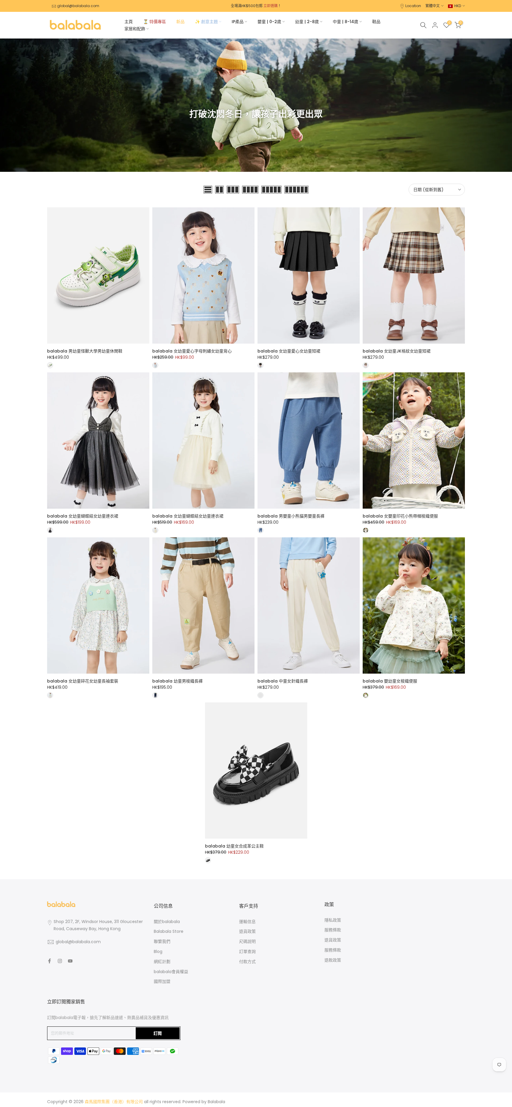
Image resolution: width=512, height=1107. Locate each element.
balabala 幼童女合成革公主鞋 (234, 846)
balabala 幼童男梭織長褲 (177, 681)
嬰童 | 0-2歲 (269, 22)
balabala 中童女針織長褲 (282, 681)
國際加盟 (162, 981)
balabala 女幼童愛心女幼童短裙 (288, 351)
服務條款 (332, 930)
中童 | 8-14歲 (345, 22)
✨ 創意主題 (206, 22)
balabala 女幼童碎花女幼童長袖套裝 (82, 681)
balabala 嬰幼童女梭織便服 (390, 681)
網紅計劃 (162, 962)
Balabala (216, 1102)
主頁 (128, 22)
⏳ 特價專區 (154, 22)
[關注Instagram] (60, 961)
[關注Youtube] (70, 961)
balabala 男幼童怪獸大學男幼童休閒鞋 (84, 351)
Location (413, 5)
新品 (180, 22)
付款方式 (247, 962)
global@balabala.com (78, 5)
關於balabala (167, 922)
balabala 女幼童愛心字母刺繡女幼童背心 (192, 351)
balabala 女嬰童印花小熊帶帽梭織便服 (400, 516)
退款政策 (332, 960)
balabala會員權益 (171, 972)
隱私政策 (332, 920)
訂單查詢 (247, 951)
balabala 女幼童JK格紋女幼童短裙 (397, 351)
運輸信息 (247, 922)
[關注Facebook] (49, 961)
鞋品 (376, 22)
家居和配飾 (134, 29)
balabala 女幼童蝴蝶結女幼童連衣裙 (82, 516)
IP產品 (238, 22)
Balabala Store (168, 931)
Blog (158, 951)
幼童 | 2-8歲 (307, 22)
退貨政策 (247, 931)
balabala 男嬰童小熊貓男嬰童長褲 (290, 516)
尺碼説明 (247, 941)
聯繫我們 (162, 941)
